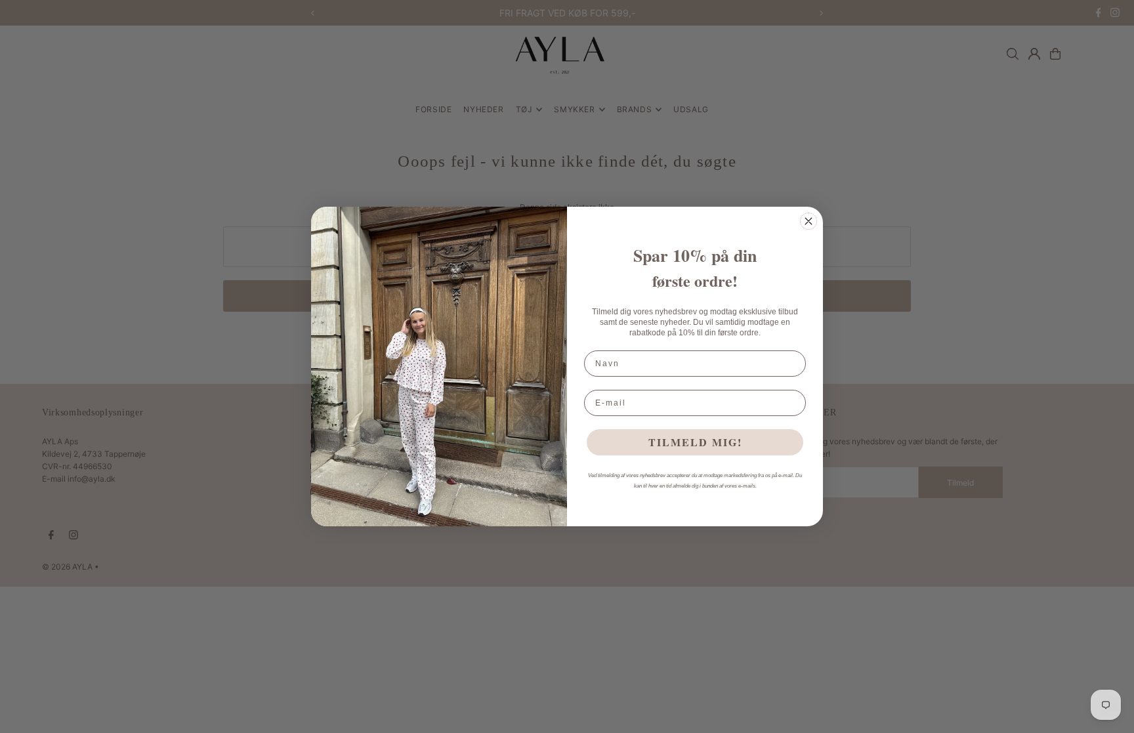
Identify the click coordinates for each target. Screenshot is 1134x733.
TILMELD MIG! (695, 442)
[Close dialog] (808, 221)
